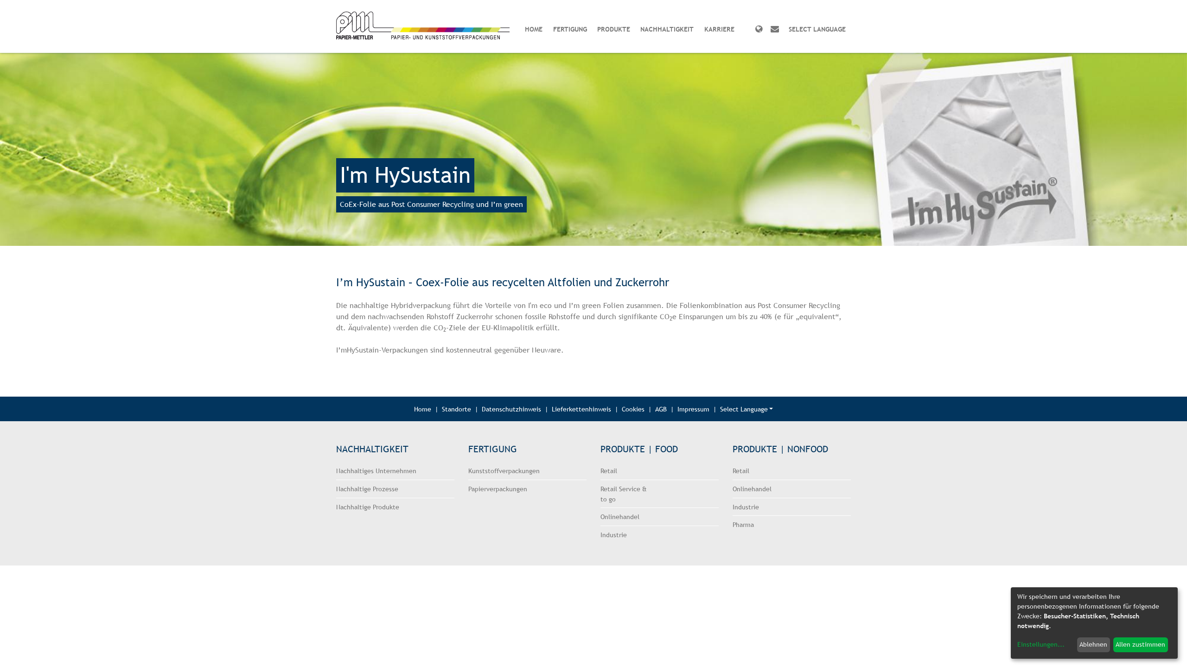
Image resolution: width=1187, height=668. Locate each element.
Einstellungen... (1041, 644)
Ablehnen (1093, 644)
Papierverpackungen (497, 489)
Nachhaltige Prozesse (367, 489)
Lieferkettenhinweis (581, 409)
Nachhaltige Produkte (367, 507)
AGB (661, 409)
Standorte (456, 409)
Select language (817, 29)
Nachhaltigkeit (667, 29)
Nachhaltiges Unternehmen (376, 471)
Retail (608, 471)
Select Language (744, 409)
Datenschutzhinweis (511, 409)
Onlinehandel (619, 516)
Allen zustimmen (1140, 644)
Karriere (719, 29)
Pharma (743, 524)
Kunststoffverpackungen (504, 471)
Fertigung (570, 29)
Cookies (633, 409)
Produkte (613, 29)
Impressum (693, 409)
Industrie (613, 535)
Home (533, 29)
